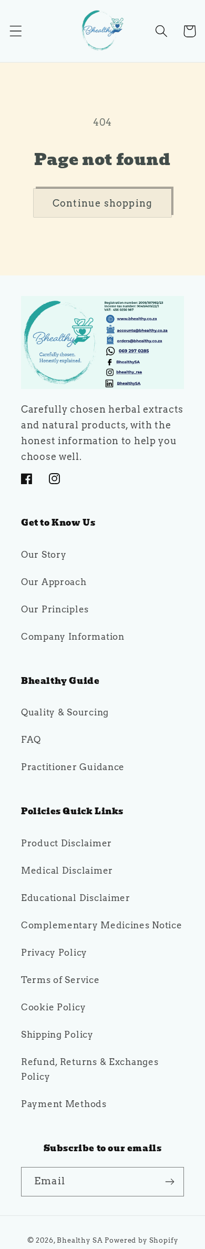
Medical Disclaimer (67, 870)
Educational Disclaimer (75, 898)
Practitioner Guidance (73, 767)
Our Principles (55, 609)
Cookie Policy (53, 1007)
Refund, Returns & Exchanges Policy (89, 1069)
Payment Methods (64, 1104)
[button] (16, 31)
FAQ (31, 739)
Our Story (43, 554)
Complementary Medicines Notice (101, 925)
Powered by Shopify (141, 1240)
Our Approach (54, 582)
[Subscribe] (169, 1181)
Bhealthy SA (79, 1240)
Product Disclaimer (66, 843)
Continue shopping (102, 203)
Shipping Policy (57, 1034)
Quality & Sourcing (65, 712)
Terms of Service (60, 980)
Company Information (73, 636)
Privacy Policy (54, 952)
